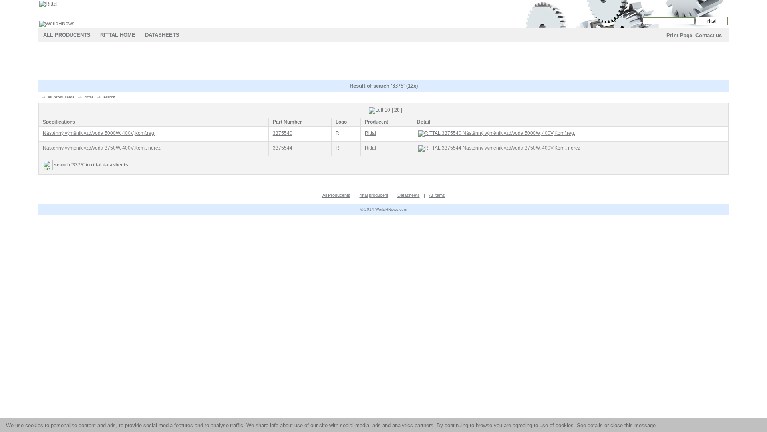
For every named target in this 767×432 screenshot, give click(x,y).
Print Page (679, 35)
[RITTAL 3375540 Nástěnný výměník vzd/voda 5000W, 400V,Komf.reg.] (338, 133)
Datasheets (162, 35)
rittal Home (117, 35)
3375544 (282, 148)
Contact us (708, 35)
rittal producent (374, 195)
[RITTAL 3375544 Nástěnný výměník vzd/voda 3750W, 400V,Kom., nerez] (338, 148)
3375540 (282, 133)
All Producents (67, 35)
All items (437, 195)
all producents (61, 97)
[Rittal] (48, 4)
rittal (89, 97)
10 (387, 110)
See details (590, 425)
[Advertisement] (383, 62)
